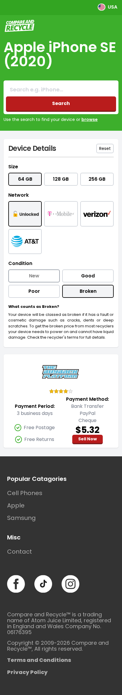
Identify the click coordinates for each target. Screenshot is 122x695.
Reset (105, 148)
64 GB (25, 179)
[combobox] (61, 89)
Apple (16, 505)
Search (61, 103)
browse (89, 119)
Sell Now (87, 439)
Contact (19, 551)
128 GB (61, 179)
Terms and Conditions (39, 660)
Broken (88, 291)
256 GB (97, 179)
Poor (34, 291)
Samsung (21, 518)
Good (88, 275)
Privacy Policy (27, 672)
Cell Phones (24, 493)
